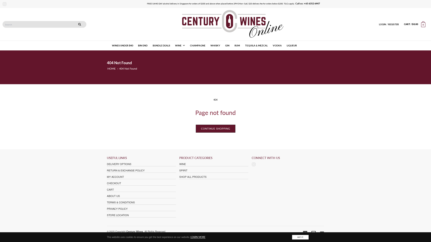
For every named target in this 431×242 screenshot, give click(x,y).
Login (382, 24)
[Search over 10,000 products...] (79, 24)
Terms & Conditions (121, 202)
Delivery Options (119, 164)
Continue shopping (215, 128)
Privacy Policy (117, 208)
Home (111, 68)
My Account (115, 176)
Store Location (118, 215)
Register (393, 24)
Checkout (114, 183)
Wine (182, 164)
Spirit (183, 170)
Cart (110, 189)
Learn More (197, 237)
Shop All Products (193, 176)
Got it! (300, 237)
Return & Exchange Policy (126, 170)
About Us (113, 196)
